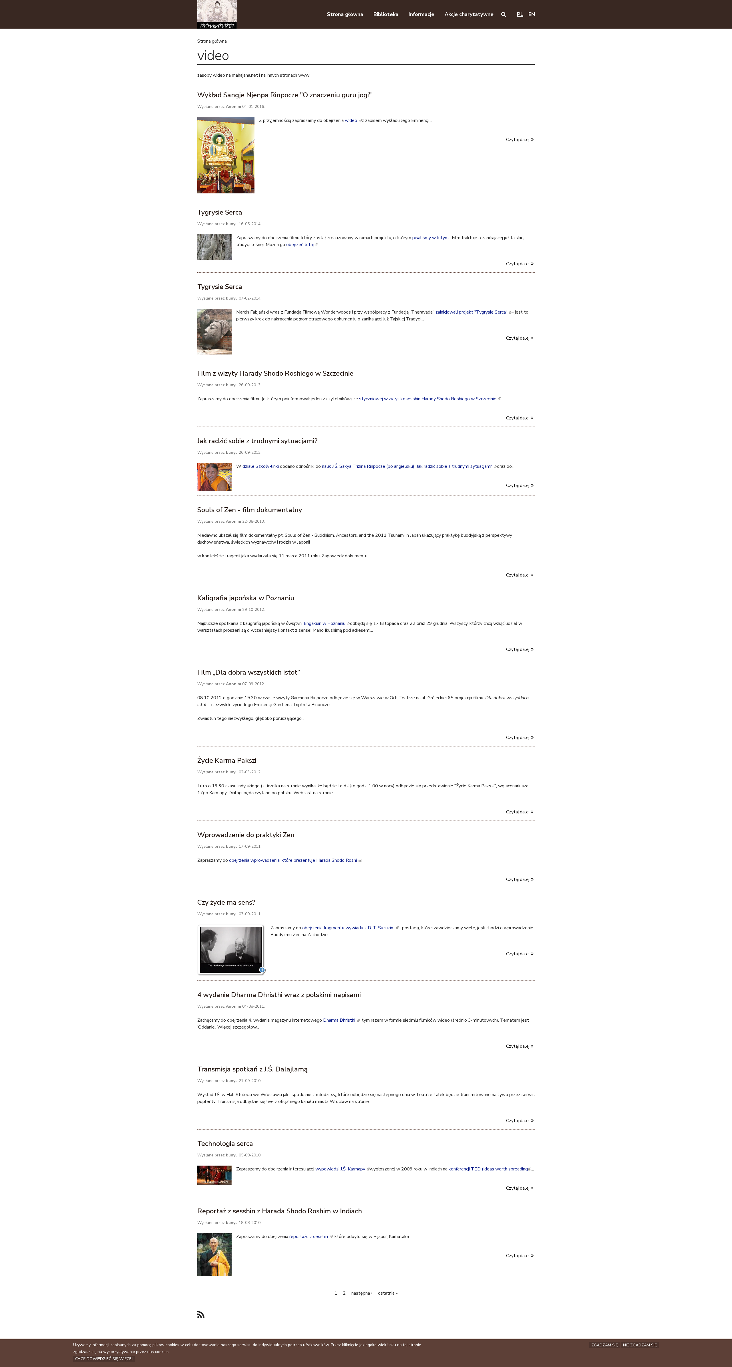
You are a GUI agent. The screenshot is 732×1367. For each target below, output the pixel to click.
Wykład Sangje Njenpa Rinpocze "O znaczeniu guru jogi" (284, 95)
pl (520, 14)
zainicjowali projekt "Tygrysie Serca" (473, 312)
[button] (504, 14)
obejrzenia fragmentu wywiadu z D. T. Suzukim (350, 928)
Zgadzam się (604, 1345)
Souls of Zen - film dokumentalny (249, 509)
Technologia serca (225, 1143)
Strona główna (212, 41)
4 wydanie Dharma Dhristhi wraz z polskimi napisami (279, 994)
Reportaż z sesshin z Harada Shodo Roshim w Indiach (279, 1211)
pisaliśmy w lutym (431, 238)
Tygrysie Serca (219, 212)
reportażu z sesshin (310, 1236)
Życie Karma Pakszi (226, 760)
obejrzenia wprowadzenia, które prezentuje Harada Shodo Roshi (295, 860)
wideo (353, 120)
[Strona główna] (217, 14)
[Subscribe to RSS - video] (200, 1315)
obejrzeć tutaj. (301, 244)
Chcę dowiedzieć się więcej (104, 1359)
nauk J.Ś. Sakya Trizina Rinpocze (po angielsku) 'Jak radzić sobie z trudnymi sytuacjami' (409, 466)
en (531, 14)
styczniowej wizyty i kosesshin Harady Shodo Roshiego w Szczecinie (429, 399)
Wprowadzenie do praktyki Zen (246, 834)
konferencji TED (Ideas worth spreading (489, 1169)
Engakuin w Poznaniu (326, 623)
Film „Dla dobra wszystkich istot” (248, 672)
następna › (361, 1293)
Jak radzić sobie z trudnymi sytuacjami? (257, 440)
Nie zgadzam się (640, 1345)
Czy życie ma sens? (226, 902)
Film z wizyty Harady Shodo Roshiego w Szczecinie (275, 373)
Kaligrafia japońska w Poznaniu (245, 598)
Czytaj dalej (518, 139)
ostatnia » (388, 1293)
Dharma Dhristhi (341, 1020)
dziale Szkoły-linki (261, 466)
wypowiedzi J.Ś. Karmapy (342, 1169)
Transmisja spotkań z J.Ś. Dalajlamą (252, 1069)
